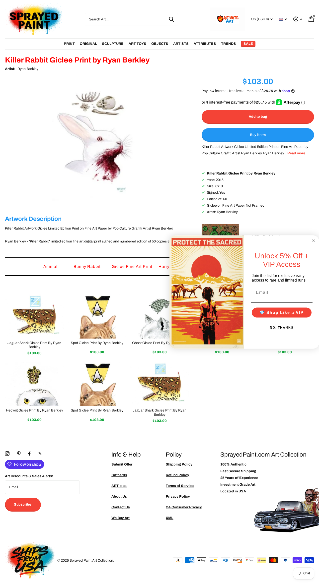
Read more (296, 153)
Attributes (205, 44)
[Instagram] (7, 453)
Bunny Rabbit (88, 266)
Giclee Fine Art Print (133, 266)
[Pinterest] (19, 453)
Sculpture (113, 44)
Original (88, 44)
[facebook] (29, 454)
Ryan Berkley (27, 69)
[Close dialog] (314, 241)
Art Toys (137, 44)
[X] (40, 453)
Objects (159, 44)
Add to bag (258, 116)
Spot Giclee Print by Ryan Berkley (97, 343)
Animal (51, 266)
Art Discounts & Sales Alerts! (29, 476)
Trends (228, 44)
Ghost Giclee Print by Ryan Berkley (159, 343)
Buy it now (258, 135)
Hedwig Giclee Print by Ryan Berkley (34, 410)
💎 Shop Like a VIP (281, 312)
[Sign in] (297, 19)
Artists (181, 44)
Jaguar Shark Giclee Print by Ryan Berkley (34, 345)
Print (69, 44)
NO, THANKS (282, 327)
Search (171, 19)
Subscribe (23, 504)
